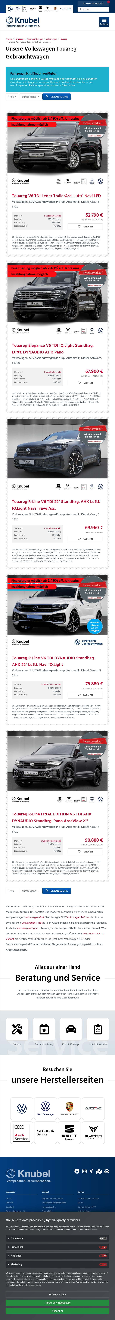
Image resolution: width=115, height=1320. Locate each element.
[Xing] (90, 1172)
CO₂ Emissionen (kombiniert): (24, 237)
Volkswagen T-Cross (77, 917)
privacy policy (35, 1285)
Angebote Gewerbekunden (54, 1203)
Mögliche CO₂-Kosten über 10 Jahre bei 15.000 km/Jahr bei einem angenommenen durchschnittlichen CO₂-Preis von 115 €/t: (55, 247)
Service (17, 1044)
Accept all (57, 1310)
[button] (12, 96)
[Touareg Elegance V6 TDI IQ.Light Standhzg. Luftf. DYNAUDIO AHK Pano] (57, 300)
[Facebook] (76, 1172)
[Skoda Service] (45, 1132)
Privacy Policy (57, 1294)
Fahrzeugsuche (49, 1207)
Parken (87, 227)
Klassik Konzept (71, 1044)
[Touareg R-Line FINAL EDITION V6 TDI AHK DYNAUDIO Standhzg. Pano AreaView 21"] (57, 769)
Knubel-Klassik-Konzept (88, 1198)
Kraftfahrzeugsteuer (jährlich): (24, 243)
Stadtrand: (44, 240)
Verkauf (45, 1192)
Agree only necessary (58, 1302)
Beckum (9, 1203)
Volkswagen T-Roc (32, 923)
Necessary (17, 1238)
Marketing (16, 1264)
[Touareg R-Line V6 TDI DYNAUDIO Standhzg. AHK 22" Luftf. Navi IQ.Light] (57, 612)
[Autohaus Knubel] (23, 22)
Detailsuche (56, 97)
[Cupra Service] (93, 1132)
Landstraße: (64, 240)
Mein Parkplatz (95, 3)
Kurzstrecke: (24, 240)
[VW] (21, 1108)
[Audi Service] (21, 1132)
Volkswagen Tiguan (28, 928)
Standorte (10, 1192)
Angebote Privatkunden (52, 1198)
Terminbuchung (44, 1044)
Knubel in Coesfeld (52, 216)
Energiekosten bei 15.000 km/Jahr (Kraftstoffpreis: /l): (66, 243)
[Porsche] (69, 1108)
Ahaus (9, 1198)
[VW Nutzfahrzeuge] (45, 1108)
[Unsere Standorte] (98, 1172)
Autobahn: (84, 240)
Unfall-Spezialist (98, 1044)
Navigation (104, 22)
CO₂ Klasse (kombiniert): (55, 237)
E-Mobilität (47, 1211)
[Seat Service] (69, 1132)
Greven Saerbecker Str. (16, 1211)
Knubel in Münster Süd (51, 684)
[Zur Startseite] (28, 1179)
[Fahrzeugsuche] (105, 1172)
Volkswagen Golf (34, 917)
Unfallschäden (84, 1211)
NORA (80, 1203)
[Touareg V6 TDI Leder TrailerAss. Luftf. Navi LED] (57, 150)
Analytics (16, 1256)
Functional (17, 1247)
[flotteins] (93, 1108)
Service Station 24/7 (87, 1207)
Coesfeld (10, 1207)
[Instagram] (83, 1172)
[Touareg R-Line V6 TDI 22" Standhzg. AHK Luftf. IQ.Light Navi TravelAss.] (57, 456)
